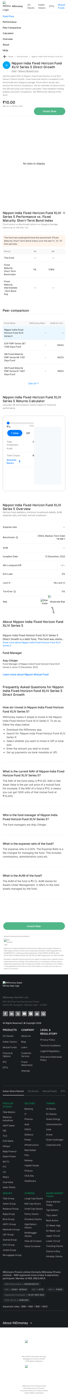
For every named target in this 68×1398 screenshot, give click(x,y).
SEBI (23, 1306)
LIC (4, 1172)
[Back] (5, 56)
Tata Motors (9, 1112)
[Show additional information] (64, 213)
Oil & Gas (29, 1175)
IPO (4, 1062)
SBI (4, 1130)
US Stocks (30, 6)
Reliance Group (10, 1208)
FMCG (27, 1129)
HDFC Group (9, 1224)
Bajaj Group (9, 1214)
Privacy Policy (47, 1039)
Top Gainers (52, 1210)
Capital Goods (31, 1165)
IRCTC (6, 1161)
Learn (24, 1047)
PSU (26, 1155)
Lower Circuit (53, 1241)
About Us (26, 1036)
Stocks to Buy (53, 1251)
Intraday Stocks (54, 1256)
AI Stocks (51, 1108)
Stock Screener (32, 1246)
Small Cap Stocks (33, 1208)
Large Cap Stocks (33, 1198)
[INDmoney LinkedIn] (11, 1013)
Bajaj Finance (10, 1151)
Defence (28, 1134)
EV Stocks (51, 1114)
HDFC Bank (9, 1125)
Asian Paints (9, 1187)
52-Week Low (53, 1230)
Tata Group (8, 1198)
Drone (49, 1134)
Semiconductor (54, 1124)
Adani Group (9, 1203)
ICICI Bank (8, 1141)
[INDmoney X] (17, 1013)
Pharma (28, 1119)
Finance (28, 1170)
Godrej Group (10, 1239)
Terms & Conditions (50, 1045)
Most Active (52, 1220)
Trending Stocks (54, 1246)
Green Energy (53, 1119)
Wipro (6, 1177)
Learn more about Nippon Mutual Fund (26, 674)
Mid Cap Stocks (32, 1203)
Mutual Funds (61, 6)
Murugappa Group (12, 1255)
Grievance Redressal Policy (51, 1058)
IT (25, 1114)
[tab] (13, 1092)
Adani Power (9, 1156)
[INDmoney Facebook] (5, 1013)
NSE (30, 1306)
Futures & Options (8, 1055)
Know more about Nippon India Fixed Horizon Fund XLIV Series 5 (32, 644)
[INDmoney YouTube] (24, 1013)
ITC (4, 1166)
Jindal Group (9, 1250)
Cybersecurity (53, 1145)
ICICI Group (9, 1244)
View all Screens (33, 1241)
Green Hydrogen (54, 1139)
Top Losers (51, 1215)
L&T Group (8, 1234)
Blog (23, 1041)
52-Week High (53, 1225)
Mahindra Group (11, 1229)
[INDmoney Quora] (43, 1013)
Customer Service (26, 1055)
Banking (28, 1108)
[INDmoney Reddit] (36, 1013)
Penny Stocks (31, 1214)
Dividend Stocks (33, 1219)
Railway (28, 1160)
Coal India (8, 1182)
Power (27, 1139)
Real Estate (30, 1150)
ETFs (51, 6)
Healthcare (30, 1181)
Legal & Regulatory (50, 1051)
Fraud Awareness (26, 1064)
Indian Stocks (41, 6)
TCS (5, 1136)
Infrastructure (31, 1145)
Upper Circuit (53, 1235)
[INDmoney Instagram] (30, 1013)
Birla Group (8, 1219)
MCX (45, 1306)
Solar (48, 1129)
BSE (38, 1306)
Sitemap (25, 1070)
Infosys (6, 1146)
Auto (26, 1124)
